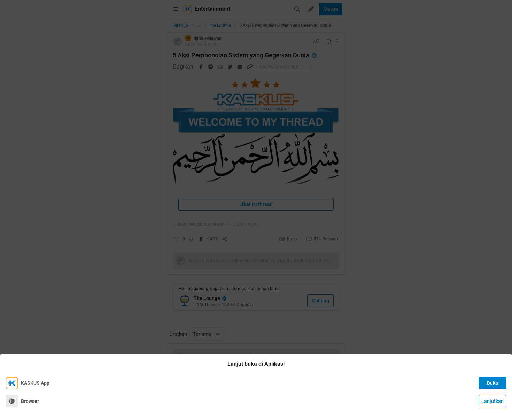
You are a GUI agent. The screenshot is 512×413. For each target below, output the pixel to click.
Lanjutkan (492, 401)
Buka (492, 383)
